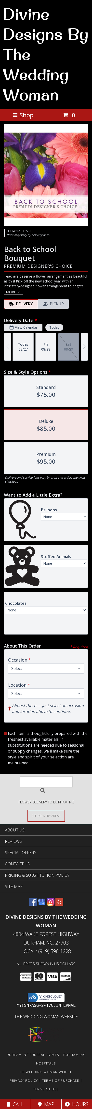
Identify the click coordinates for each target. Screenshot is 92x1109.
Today (54, 327)
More (11, 292)
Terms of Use (46, 1089)
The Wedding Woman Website (46, 1016)
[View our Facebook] (33, 904)
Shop (26, 115)
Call (17, 1104)
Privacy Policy (24, 1080)
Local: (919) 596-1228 (46, 951)
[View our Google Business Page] (42, 904)
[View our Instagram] (50, 904)
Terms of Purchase (60, 1080)
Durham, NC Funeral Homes (33, 1054)
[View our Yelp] (59, 904)
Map (48, 1104)
